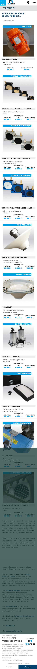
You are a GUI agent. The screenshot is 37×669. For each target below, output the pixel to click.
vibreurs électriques (13, 590)
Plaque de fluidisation (11, 406)
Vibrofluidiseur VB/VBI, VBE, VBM (14, 257)
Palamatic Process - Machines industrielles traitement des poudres (11, 2)
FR (33, 2)
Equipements (9, 8)
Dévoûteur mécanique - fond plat (15, 505)
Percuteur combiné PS (11, 357)
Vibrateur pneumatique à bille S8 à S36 (17, 208)
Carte (28, 3)
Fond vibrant (7, 307)
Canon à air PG (7, 456)
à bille (27, 574)
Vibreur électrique (9, 59)
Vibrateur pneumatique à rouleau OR (16, 109)
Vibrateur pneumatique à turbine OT (16, 158)
